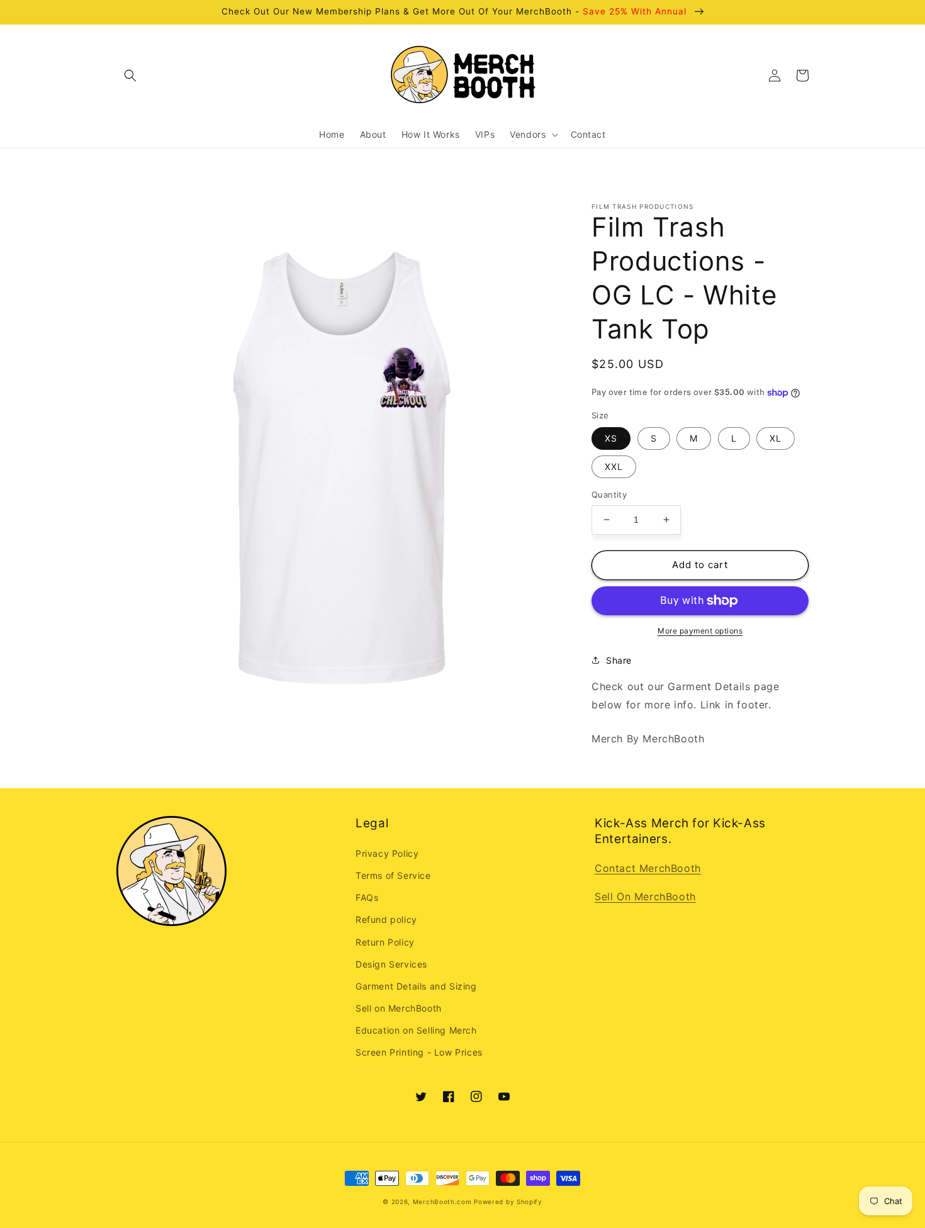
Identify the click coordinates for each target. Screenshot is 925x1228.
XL (776, 438)
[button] (130, 75)
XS (611, 438)
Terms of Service (393, 875)
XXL (614, 466)
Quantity (609, 494)
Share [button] (619, 660)
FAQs (367, 897)
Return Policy (385, 942)
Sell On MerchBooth (645, 896)
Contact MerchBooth (648, 868)
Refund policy (386, 919)
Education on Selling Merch (416, 1030)
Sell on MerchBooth (399, 1008)
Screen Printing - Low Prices (419, 1052)
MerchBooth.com (442, 1201)
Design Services (391, 964)
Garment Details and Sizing (416, 986)
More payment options (700, 630)
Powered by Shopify (508, 1201)
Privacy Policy (387, 853)
